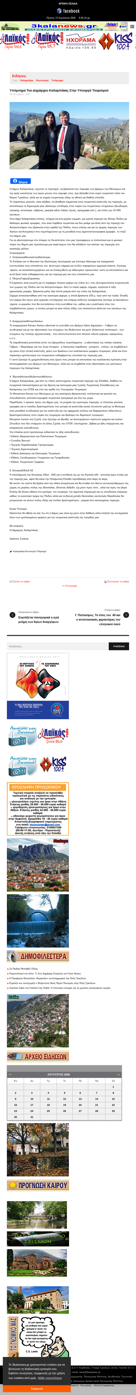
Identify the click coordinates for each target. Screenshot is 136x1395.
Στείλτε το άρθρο (21, 581)
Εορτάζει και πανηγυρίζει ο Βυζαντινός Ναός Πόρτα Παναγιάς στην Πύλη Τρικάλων (52, 983)
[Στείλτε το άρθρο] (11, 581)
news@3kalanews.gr (89, 1372)
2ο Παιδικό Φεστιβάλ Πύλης (23, 968)
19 (64, 1105)
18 (48, 1105)
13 (80, 1099)
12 (64, 1099)
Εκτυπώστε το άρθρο (118, 581)
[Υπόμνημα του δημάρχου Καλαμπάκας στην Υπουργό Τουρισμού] (69, 135)
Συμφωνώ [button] (37, 1388)
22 (113, 1105)
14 (96, 1099)
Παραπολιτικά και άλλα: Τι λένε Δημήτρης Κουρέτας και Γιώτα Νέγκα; (45, 973)
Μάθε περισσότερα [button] (50, 1378)
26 (64, 1111)
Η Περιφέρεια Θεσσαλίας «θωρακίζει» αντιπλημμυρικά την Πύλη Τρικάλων (47, 978)
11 (48, 1099)
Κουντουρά (42, 80)
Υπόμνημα (57, 80)
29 (113, 1111)
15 (113, 1099)
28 (96, 1111)
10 (31, 1099)
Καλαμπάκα (26, 80)
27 (80, 1111)
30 (15, 1117)
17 (31, 1105)
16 (15, 1105)
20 (80, 1105)
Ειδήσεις (19, 76)
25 (48, 1111)
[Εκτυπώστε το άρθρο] (105, 581)
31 (31, 1117)
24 (31, 1111)
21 (96, 1105)
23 (15, 1111)
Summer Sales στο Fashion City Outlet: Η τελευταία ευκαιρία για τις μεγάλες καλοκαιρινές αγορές (59, 988)
